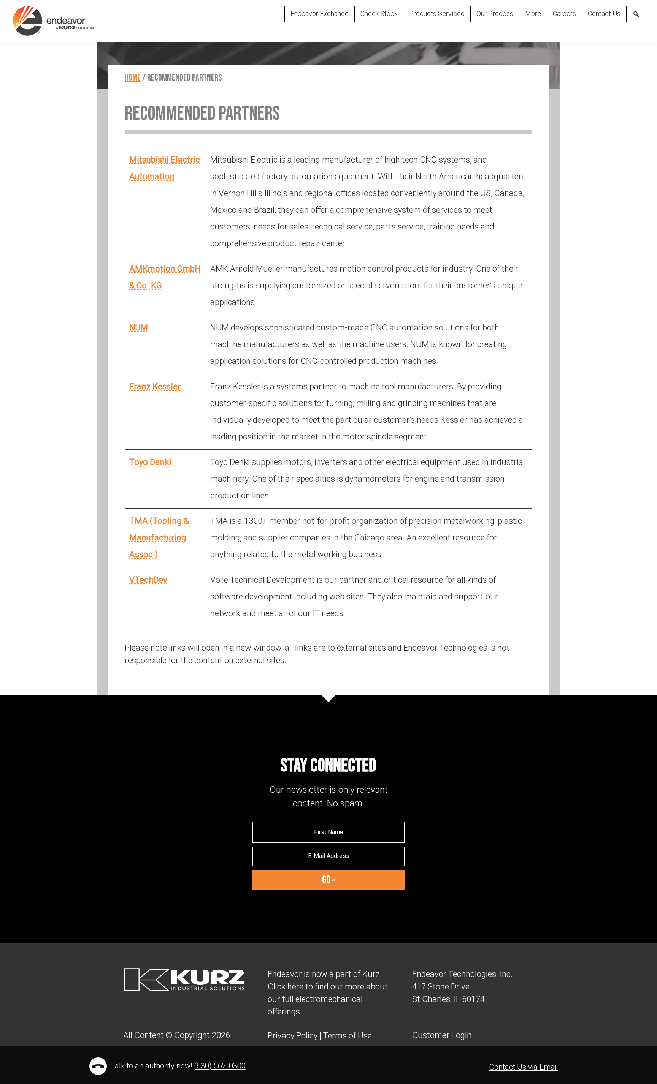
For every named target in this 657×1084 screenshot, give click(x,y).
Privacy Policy (292, 1035)
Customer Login (442, 1035)
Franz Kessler (155, 386)
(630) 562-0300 (220, 1065)
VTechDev (148, 580)
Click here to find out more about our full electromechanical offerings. (328, 999)
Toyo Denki (150, 462)
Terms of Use (346, 1035)
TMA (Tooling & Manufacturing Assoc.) (159, 537)
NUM (138, 327)
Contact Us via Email (523, 1066)
